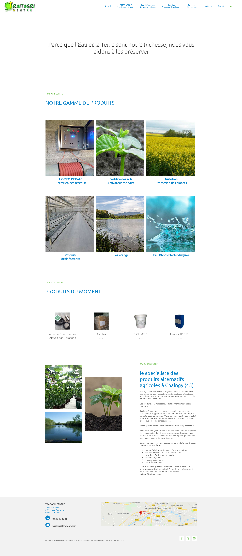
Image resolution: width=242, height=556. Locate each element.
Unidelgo (179, 334)
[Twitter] (188, 537)
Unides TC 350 (140, 334)
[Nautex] (62, 314)
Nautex (62, 334)
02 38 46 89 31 (59, 517)
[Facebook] (181, 537)
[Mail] (194, 537)
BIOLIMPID (101, 334)
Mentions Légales (74, 539)
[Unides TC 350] (140, 314)
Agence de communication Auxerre (112, 539)
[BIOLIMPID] (101, 314)
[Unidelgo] (179, 314)
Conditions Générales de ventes (56, 539)
